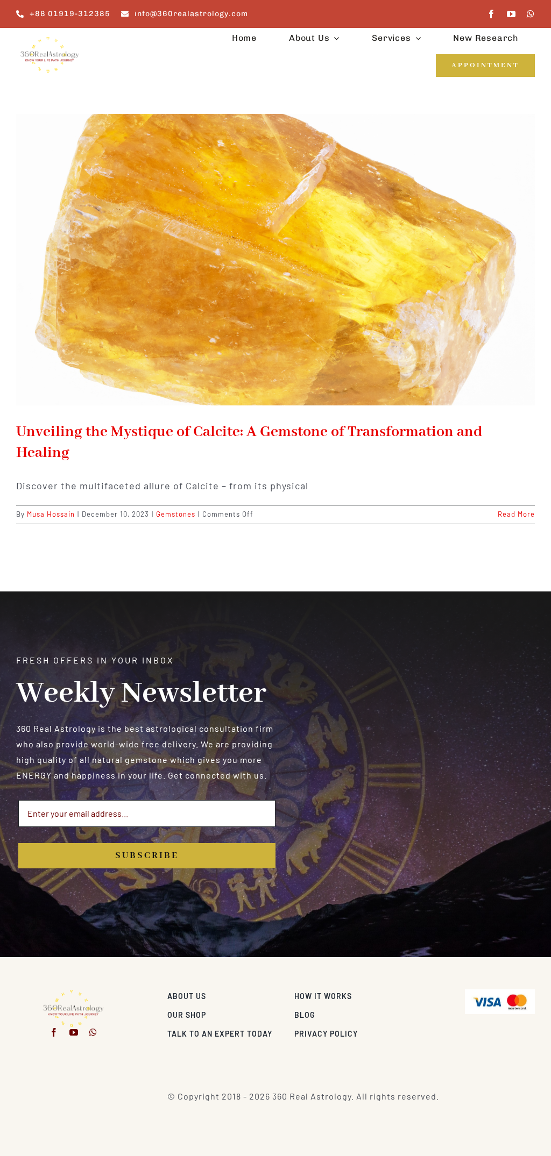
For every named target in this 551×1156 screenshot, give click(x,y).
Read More (516, 514)
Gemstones (175, 514)
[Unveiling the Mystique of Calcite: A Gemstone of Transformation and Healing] (275, 259)
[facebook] (491, 14)
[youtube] (511, 14)
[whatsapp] (531, 14)
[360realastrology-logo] (49, 40)
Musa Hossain (51, 514)
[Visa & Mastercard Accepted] (500, 993)
